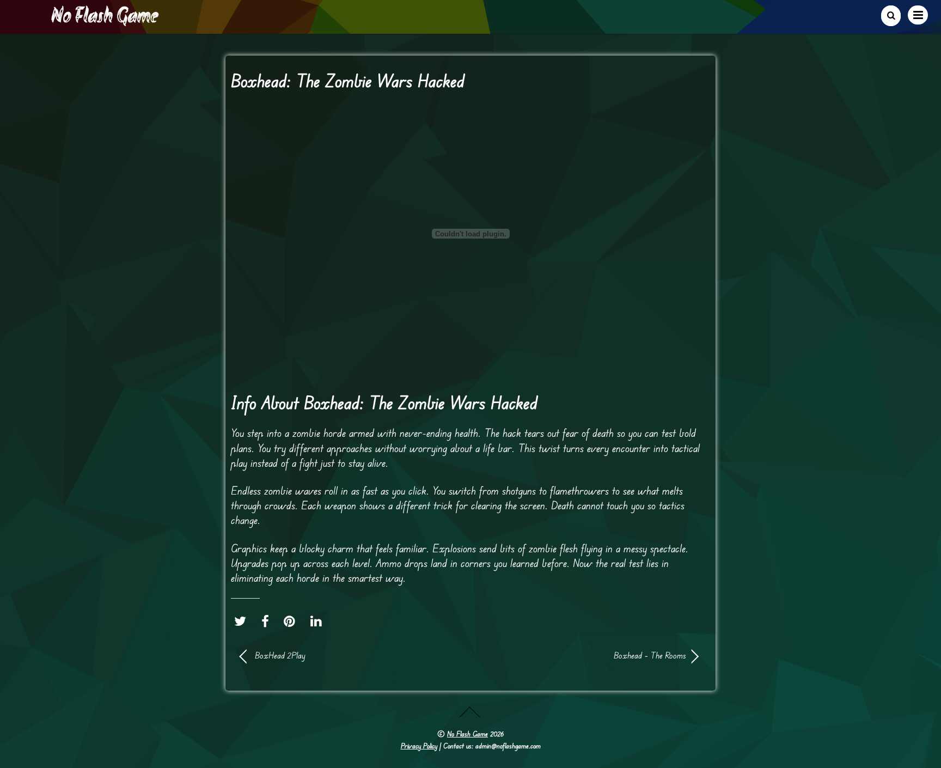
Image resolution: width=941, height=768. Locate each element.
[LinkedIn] (318, 621)
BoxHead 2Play (280, 655)
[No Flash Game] (106, 21)
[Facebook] (267, 621)
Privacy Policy (419, 745)
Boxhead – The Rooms (585, 655)
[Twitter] (243, 621)
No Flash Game (467, 733)
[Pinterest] (292, 621)
